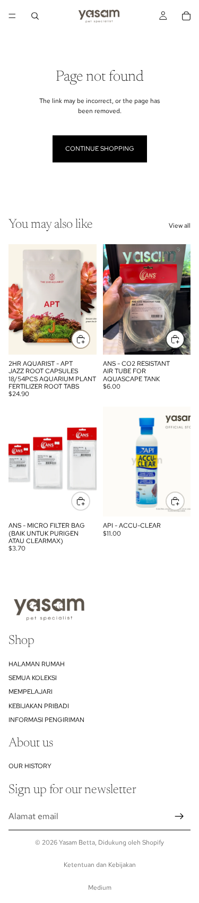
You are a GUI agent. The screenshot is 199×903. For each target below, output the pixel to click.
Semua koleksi (32, 678)
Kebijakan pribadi (38, 706)
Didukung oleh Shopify (131, 842)
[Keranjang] (186, 16)
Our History (29, 766)
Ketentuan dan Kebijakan (100, 865)
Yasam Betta (77, 842)
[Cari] (35, 16)
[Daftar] (179, 816)
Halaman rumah (36, 664)
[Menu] (12, 16)
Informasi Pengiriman (46, 720)
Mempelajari (30, 692)
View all (180, 225)
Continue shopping (99, 148)
